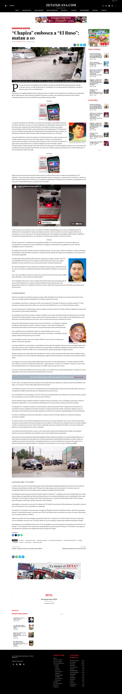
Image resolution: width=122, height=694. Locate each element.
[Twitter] (112, 6)
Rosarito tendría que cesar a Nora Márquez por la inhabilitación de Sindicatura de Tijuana (96, 55)
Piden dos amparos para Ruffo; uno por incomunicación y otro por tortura (20, 634)
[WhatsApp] (78, 45)
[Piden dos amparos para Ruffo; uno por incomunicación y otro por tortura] (31, 634)
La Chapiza (79, 540)
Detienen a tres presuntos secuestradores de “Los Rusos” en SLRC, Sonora (96, 91)
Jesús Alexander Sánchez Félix (70, 540)
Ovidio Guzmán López (37, 542)
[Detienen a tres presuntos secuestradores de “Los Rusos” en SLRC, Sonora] (106, 91)
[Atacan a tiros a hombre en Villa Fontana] (106, 143)
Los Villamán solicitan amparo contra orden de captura (19, 626)
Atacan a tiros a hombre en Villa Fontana (96, 142)
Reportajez (26, 28)
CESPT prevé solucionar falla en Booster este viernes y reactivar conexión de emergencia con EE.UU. (96, 72)
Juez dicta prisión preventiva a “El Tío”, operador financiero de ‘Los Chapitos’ (20, 643)
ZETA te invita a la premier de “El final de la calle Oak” (96, 64)
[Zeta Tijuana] (61, 5)
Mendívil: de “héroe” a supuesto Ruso (19, 618)
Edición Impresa (17, 28)
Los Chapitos (15, 542)
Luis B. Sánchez (28, 542)
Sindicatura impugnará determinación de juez (74, 548)
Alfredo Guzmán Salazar (30, 540)
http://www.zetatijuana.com (49, 601)
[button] (115, 5)
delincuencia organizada (42, 540)
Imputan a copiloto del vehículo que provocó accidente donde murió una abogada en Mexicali (96, 82)
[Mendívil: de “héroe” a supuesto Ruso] (31, 619)
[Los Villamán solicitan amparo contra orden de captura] (31, 627)
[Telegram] (84, 45)
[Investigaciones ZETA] (13, 41)
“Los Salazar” (21, 540)
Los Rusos (21, 542)
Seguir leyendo (78, 377)
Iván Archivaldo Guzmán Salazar (55, 540)
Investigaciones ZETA (20, 41)
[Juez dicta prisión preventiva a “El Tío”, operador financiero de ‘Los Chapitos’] (31, 643)
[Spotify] (109, 6)
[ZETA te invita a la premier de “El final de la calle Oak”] (106, 63)
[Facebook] (103, 6)
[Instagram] (106, 6)
